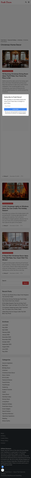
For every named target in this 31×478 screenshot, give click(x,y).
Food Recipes (6, 384)
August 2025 (5, 346)
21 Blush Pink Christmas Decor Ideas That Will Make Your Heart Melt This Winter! (15, 258)
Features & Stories (7, 380)
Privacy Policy (4, 440)
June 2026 (5, 325)
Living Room (5, 401)
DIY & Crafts (5, 377)
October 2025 (6, 342)
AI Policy (3, 436)
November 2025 (6, 339)
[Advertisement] (15, 20)
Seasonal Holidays (7, 404)
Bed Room (5, 365)
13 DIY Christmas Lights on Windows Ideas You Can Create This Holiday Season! (15, 208)
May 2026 (5, 327)
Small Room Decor (7, 406)
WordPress (10, 475)
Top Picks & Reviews (7, 413)
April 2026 (5, 330)
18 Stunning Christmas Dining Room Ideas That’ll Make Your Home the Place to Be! (15, 76)
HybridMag (18, 475)
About (2, 433)
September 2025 (6, 344)
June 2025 (5, 349)
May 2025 (5, 351)
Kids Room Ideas (6, 396)
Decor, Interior (6, 375)
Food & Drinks (6, 382)
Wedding (4, 418)
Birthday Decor (6, 368)
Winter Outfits (6, 421)
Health (4, 392)
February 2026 (6, 332)
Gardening (5, 387)
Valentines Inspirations (8, 416)
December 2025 (6, 337)
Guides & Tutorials (7, 389)
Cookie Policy (4, 438)
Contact (3, 443)
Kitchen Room (6, 399)
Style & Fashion (6, 411)
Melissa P (6, 176)
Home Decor (5, 394)
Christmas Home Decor (7, 71)
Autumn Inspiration (7, 363)
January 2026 (5, 334)
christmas (4, 370)
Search (4, 280)
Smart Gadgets (6, 409)
